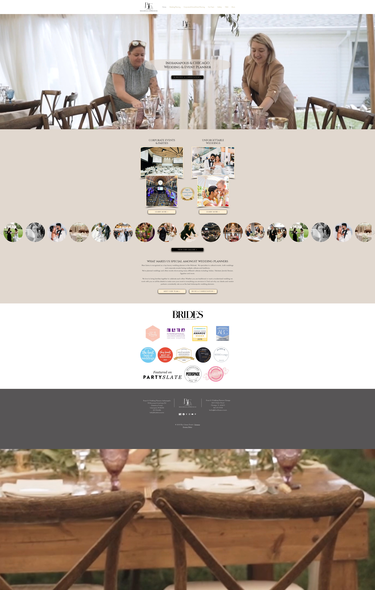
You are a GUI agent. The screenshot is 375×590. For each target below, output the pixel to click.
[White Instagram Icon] (189, 414)
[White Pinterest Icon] (195, 414)
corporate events (174, 268)
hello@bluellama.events (157, 412)
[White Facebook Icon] (187, 414)
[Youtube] (192, 414)
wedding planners (207, 284)
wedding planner (178, 265)
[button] (13, 232)
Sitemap (197, 425)
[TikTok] (184, 414)
